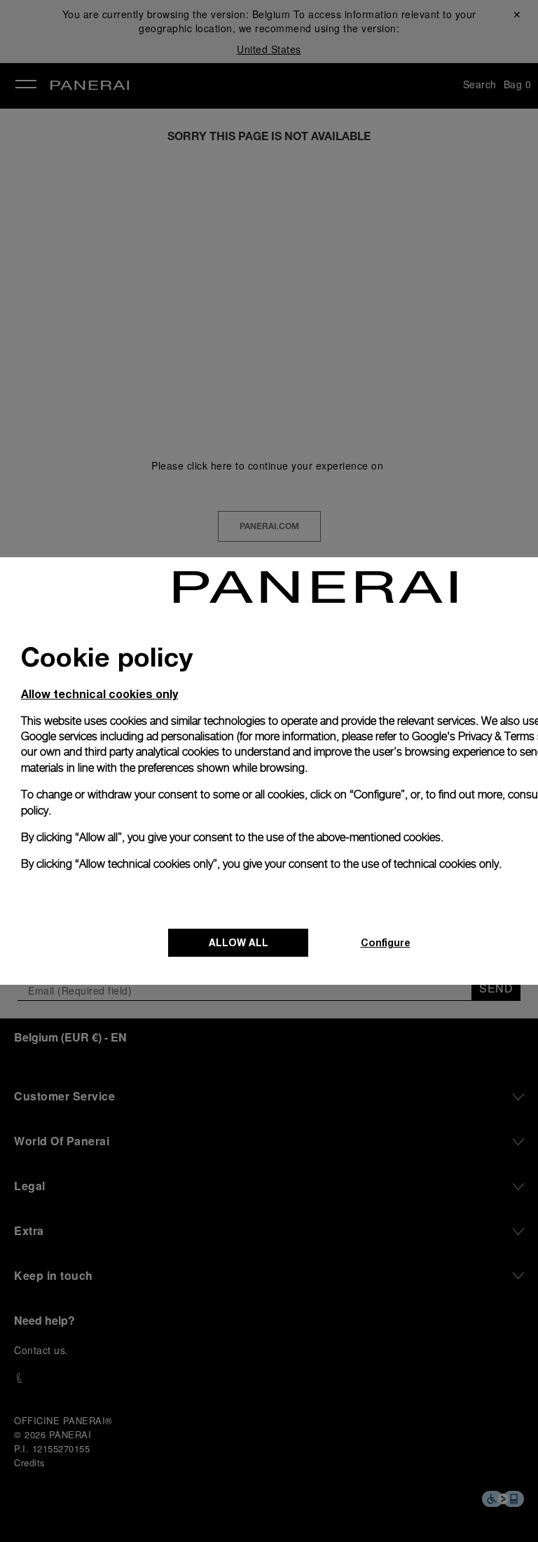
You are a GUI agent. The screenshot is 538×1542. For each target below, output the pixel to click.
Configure (386, 942)
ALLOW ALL (238, 942)
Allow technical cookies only (99, 693)
